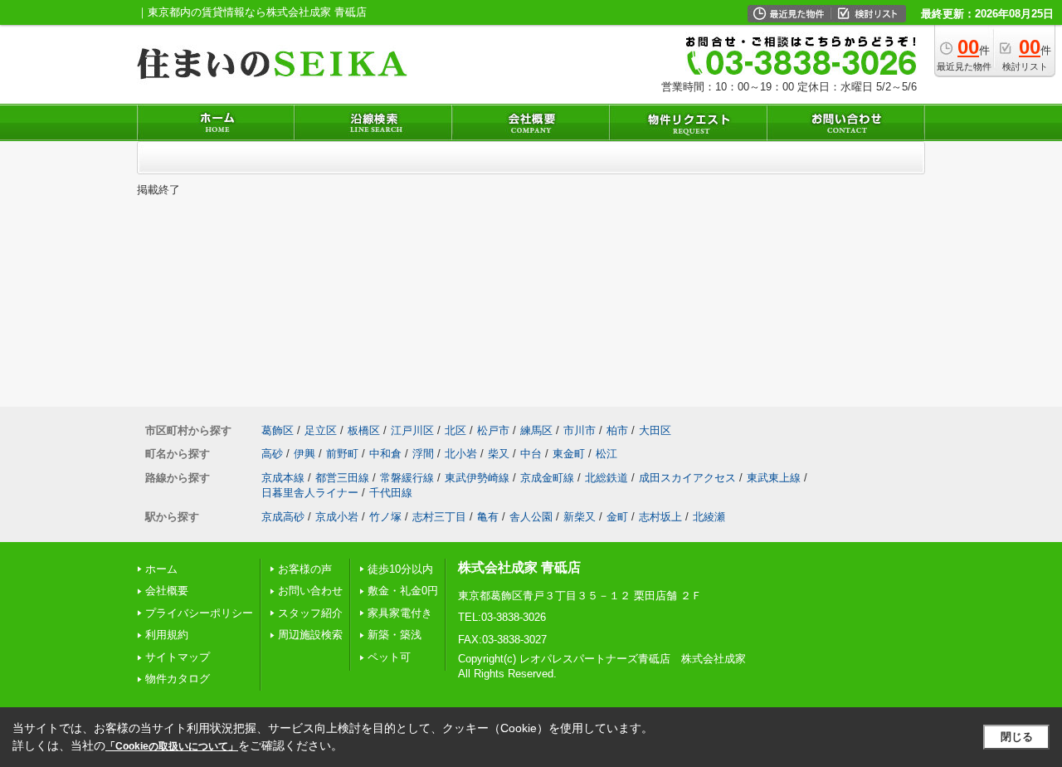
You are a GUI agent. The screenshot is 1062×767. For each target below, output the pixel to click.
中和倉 (385, 453)
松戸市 (493, 430)
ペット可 (389, 657)
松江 (606, 453)
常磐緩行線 (407, 477)
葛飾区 (277, 430)
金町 (617, 517)
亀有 (488, 517)
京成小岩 (336, 517)
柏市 (617, 430)
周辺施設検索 (310, 634)
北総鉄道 (606, 477)
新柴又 (579, 517)
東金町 (569, 453)
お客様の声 (305, 569)
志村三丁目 (439, 517)
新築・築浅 (394, 634)
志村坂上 (660, 517)
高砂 (272, 453)
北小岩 (461, 453)
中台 (531, 453)
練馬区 (536, 430)
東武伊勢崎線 (477, 477)
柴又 (498, 453)
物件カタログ (177, 678)
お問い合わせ (310, 590)
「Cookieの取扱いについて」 (171, 746)
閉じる (1017, 736)
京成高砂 (282, 517)
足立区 (320, 430)
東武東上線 (774, 477)
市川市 (579, 430)
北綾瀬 (709, 517)
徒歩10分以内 (400, 569)
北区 (455, 430)
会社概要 (166, 590)
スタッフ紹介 (310, 613)
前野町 (342, 453)
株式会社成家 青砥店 (519, 567)
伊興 (304, 453)
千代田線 (390, 492)
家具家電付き (400, 613)
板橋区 (364, 430)
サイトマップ (177, 657)
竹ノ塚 (385, 517)
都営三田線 (342, 477)
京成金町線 (547, 477)
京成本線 (282, 477)
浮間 (423, 453)
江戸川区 (412, 430)
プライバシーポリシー (199, 613)
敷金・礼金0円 (403, 590)
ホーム (161, 569)
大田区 (655, 430)
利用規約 (166, 634)
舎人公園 (531, 517)
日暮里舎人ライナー (309, 492)
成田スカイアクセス (687, 477)
